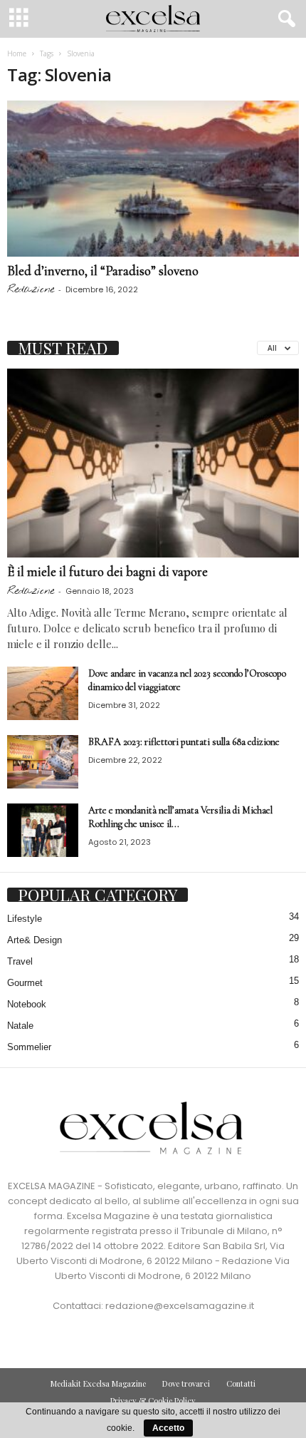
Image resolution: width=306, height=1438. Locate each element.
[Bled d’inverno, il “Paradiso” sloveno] (153, 179)
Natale (20, 1025)
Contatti (240, 1383)
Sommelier (29, 1047)
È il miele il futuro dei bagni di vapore (107, 571)
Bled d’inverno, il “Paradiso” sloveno (103, 270)
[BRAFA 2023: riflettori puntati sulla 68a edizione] (42, 762)
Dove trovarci (186, 1383)
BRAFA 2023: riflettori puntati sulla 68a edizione (184, 742)
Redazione (30, 289)
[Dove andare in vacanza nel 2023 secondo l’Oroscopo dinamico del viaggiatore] (42, 693)
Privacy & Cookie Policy (153, 1400)
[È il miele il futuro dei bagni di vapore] (153, 463)
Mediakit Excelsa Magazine (98, 1383)
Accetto (168, 1428)
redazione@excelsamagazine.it (179, 1306)
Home (16, 53)
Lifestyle (24, 918)
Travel (20, 961)
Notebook (26, 1004)
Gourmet (25, 982)
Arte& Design (34, 940)
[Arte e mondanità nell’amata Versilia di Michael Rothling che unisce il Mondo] (42, 830)
